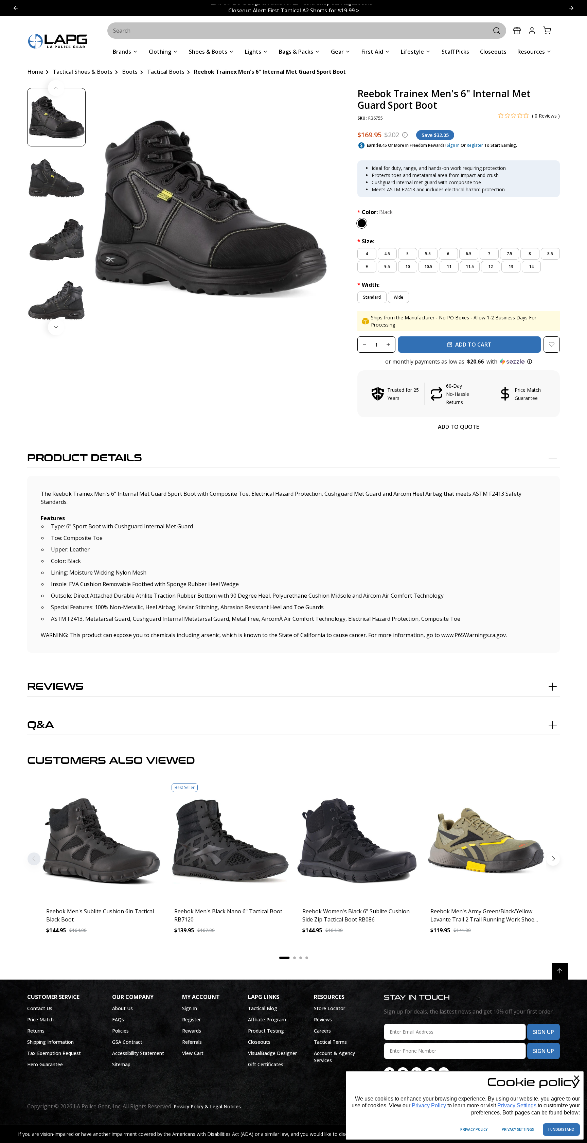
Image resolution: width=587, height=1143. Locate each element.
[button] (458, 361)
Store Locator (329, 1008)
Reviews (55, 686)
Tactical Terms (330, 1042)
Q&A (40, 725)
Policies (120, 1030)
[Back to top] (560, 971)
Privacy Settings (516, 1105)
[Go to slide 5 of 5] (571, 8)
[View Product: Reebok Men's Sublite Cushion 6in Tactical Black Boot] (101, 841)
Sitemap (121, 1064)
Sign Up (543, 1032)
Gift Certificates (265, 1064)
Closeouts (259, 1042)
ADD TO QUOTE (458, 426)
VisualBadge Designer (272, 1053)
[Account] (532, 31)
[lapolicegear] (57, 42)
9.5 (387, 266)
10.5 (428, 266)
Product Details (84, 458)
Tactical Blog (262, 1008)
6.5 (469, 254)
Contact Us (39, 1008)
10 (407, 266)
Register (475, 145)
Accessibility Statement (138, 1053)
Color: (375, 212)
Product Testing (266, 1030)
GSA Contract (127, 1042)
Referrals (192, 1042)
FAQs (118, 1019)
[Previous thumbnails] (56, 88)
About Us (122, 1008)
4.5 (387, 254)
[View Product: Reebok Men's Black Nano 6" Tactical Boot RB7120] (229, 841)
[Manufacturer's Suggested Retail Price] (405, 135)
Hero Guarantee (45, 1064)
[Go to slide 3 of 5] (15, 8)
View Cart (192, 1053)
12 (490, 266)
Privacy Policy (429, 1105)
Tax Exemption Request (54, 1053)
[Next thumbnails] (56, 327)
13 (511, 266)
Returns (36, 1030)
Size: (365, 241)
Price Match (40, 1019)
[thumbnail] (56, 117)
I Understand (561, 1129)
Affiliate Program (267, 1019)
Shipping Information (50, 1042)
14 (531, 266)
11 (449, 266)
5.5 (428, 254)
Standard (372, 297)
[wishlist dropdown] (552, 344)
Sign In (453, 145)
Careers (322, 1030)
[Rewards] (517, 31)
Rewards (191, 1030)
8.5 (550, 254)
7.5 (509, 254)
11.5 (470, 266)
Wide (398, 297)
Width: (368, 284)
